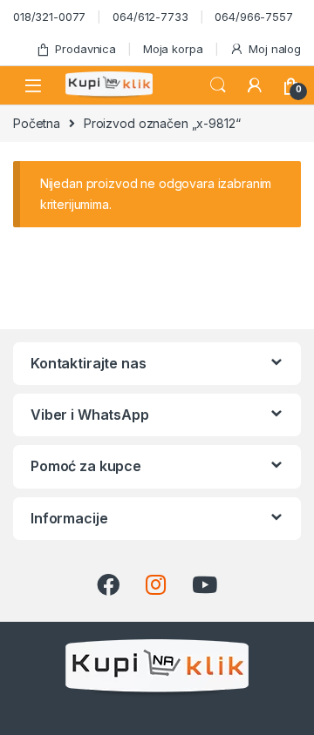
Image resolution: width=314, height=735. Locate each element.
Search (218, 85)
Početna (36, 123)
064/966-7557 (253, 17)
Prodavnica (85, 49)
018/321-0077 (49, 17)
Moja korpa (173, 49)
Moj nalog (275, 49)
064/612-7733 (150, 17)
